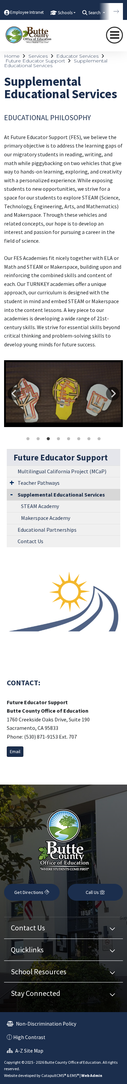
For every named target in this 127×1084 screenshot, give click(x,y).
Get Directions (29, 892)
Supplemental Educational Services (61, 494)
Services (38, 56)
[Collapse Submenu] (11, 494)
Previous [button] (14, 393)
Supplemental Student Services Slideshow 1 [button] (28, 438)
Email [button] (15, 751)
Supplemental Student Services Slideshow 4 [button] (58, 438)
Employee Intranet (27, 12)
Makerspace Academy (45, 517)
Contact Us (30, 541)
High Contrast (29, 1037)
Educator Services (77, 56)
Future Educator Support (35, 61)
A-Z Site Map (28, 1051)
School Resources (38, 971)
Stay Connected (35, 993)
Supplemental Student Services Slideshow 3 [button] (48, 438)
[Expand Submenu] (11, 482)
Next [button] (113, 393)
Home (12, 56)
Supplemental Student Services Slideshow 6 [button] (79, 438)
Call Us (93, 892)
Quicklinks (27, 949)
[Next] (111, 11)
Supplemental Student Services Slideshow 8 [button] (99, 438)
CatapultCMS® (53, 1075)
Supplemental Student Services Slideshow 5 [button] (68, 438)
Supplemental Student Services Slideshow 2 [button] (38, 438)
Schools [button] (65, 13)
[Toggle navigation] (114, 35)
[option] (63, 393)
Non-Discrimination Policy (45, 1024)
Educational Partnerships (47, 529)
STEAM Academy (40, 506)
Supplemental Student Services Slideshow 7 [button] (89, 438)
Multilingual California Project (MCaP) (62, 471)
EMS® (74, 1075)
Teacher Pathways (39, 482)
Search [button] (95, 13)
